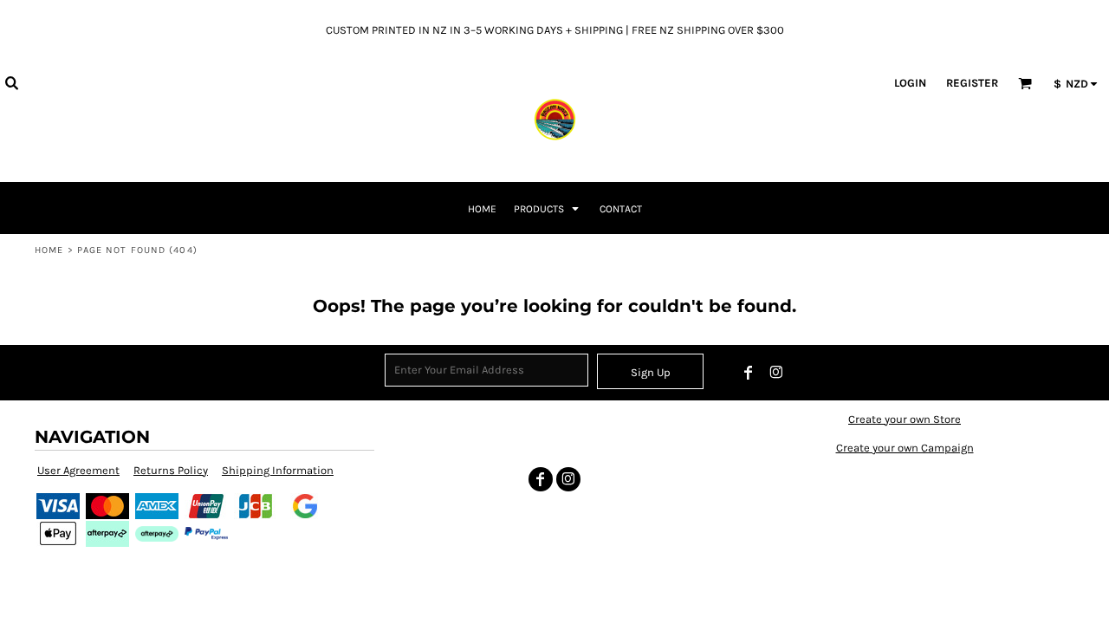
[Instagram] (776, 373)
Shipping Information (278, 470)
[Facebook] (748, 373)
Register (972, 82)
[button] (11, 82)
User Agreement (78, 470)
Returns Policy (170, 470)
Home (49, 250)
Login (910, 82)
